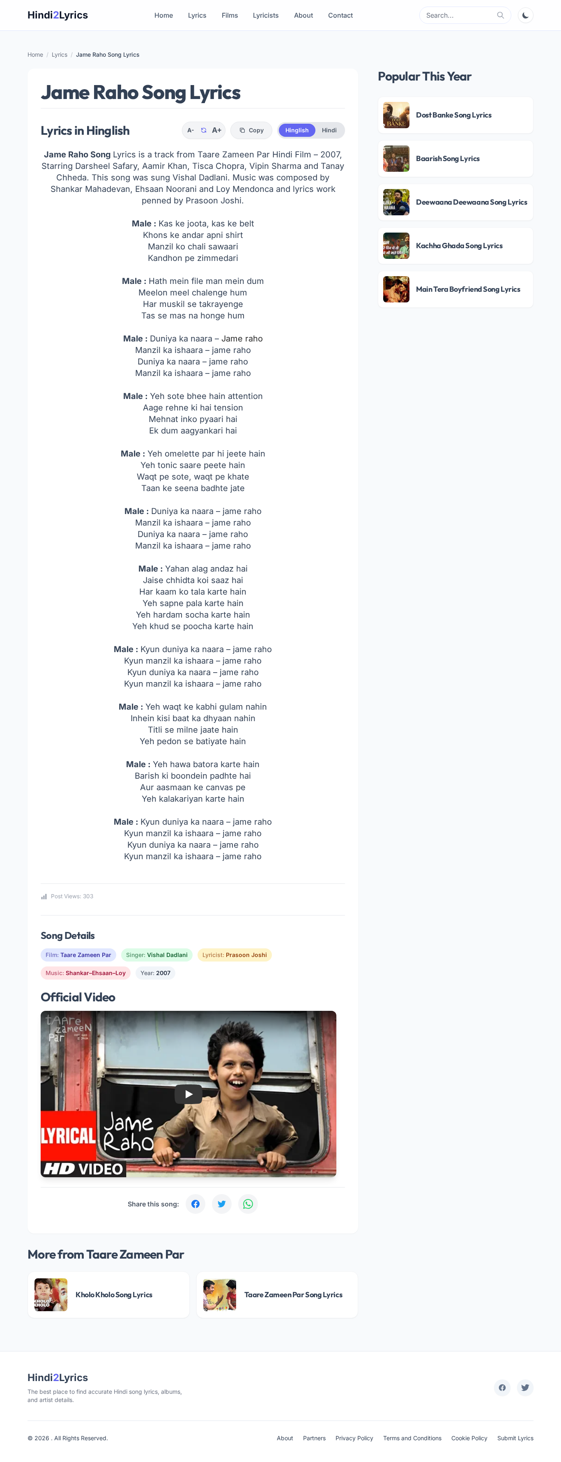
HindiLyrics (58, 15)
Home (163, 15)
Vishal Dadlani (167, 954)
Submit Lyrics (515, 1437)
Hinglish (297, 130)
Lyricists (266, 15)
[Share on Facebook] (195, 1204)
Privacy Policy (354, 1437)
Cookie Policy (469, 1437)
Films (230, 15)
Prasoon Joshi (246, 954)
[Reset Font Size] (203, 130)
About (303, 15)
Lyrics (197, 15)
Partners (314, 1437)
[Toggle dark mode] (525, 15)
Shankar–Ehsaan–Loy (96, 972)
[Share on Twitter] (222, 1204)
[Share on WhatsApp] (248, 1204)
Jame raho (242, 339)
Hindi (329, 130)
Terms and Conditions (412, 1437)
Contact (340, 15)
